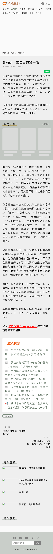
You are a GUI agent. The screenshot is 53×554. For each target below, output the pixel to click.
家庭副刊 (21, 53)
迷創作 (39, 8)
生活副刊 (16, 13)
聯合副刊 (6, 13)
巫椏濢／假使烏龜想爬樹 (32, 468)
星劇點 (48, 8)
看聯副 (14, 8)
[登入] (46, 3)
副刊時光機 (37, 13)
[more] (46, 124)
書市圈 (22, 8)
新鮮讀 (5, 8)
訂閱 (37, 543)
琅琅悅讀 (5, 53)
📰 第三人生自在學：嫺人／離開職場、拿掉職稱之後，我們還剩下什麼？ (26, 354)
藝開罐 (31, 8)
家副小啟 (23, 492)
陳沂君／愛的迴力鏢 (29, 504)
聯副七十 (26, 13)
